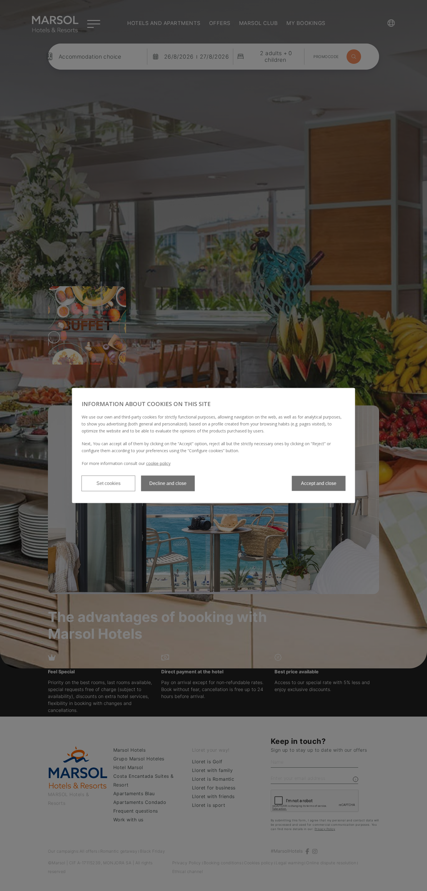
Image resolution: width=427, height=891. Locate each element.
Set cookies (108, 483)
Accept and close (318, 483)
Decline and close (167, 483)
